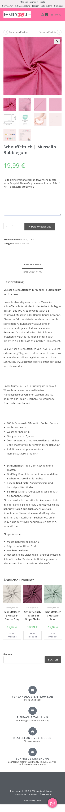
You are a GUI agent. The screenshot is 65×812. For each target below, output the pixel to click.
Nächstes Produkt (47, 32)
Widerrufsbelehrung (42, 791)
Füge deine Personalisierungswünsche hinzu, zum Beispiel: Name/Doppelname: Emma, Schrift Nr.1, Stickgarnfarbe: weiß (32, 183)
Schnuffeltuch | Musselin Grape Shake (32, 615)
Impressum (15, 791)
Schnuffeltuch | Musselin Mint (53, 615)
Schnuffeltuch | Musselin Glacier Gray (12, 615)
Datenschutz (20, 794)
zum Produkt (12, 635)
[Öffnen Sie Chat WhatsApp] (52, 803)
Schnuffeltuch (22, 243)
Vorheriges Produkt (18, 32)
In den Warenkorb (39, 226)
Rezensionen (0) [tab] (32, 272)
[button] (57, 41)
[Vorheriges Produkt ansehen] (5, 32)
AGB (27, 791)
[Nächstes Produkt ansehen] (59, 32)
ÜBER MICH (45, 794)
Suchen (7, 654)
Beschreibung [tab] (32, 264)
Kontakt (33, 794)
